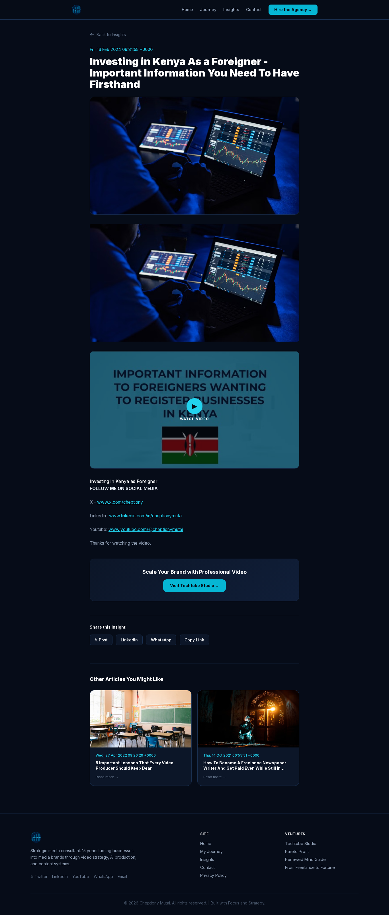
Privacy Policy (213, 875)
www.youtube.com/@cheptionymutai (145, 529)
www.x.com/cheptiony (120, 502)
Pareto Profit (297, 851)
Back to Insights (111, 34)
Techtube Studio (300, 843)
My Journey (211, 851)
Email (122, 876)
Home (187, 9)
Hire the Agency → (293, 9)
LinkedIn (129, 639)
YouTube (80, 876)
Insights (231, 9)
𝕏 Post (101, 639)
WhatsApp (161, 639)
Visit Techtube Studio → (194, 585)
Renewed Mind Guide (305, 859)
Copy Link (194, 639)
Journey (208, 9)
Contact (254, 9)
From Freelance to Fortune (310, 867)
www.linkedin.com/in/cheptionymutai (145, 516)
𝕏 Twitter (39, 876)
